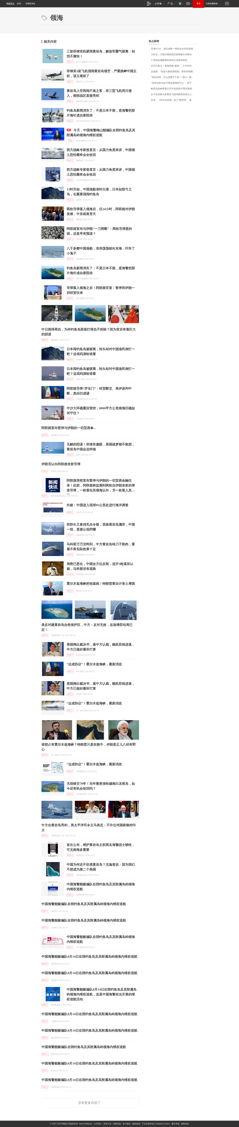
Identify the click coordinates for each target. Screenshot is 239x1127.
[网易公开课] (159, 3)
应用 (19, 3)
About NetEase (85, 1124)
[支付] (180, 3)
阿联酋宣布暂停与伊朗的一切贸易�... (68, 428)
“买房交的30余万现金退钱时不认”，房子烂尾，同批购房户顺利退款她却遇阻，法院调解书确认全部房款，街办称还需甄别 (174, 83)
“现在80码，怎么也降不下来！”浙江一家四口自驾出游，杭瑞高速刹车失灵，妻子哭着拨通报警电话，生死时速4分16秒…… (174, 77)
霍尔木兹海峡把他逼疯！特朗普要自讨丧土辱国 (101, 583)
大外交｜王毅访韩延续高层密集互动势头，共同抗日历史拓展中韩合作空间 (174, 54)
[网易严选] (170, 3)
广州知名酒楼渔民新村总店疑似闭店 (169, 60)
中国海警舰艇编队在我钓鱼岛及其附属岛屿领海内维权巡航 (83, 904)
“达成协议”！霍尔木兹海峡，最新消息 (94, 664)
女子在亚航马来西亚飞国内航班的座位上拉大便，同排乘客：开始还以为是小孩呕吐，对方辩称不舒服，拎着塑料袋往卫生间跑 (174, 94)
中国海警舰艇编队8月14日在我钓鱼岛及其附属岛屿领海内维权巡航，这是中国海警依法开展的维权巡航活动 (102, 994)
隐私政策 (136, 1124)
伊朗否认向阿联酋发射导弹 (60, 464)
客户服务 (127, 1124)
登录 (198, 3)
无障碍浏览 (30, 3)
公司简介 (98, 1124)
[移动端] (149, 3)
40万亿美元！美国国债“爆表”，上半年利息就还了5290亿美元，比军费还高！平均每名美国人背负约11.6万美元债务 (174, 66)
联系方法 (107, 1124)
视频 (70, 141)
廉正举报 (175, 1124)
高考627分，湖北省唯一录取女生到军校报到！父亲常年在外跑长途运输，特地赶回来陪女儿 (174, 49)
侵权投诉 (185, 1124)
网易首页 (10, 3)
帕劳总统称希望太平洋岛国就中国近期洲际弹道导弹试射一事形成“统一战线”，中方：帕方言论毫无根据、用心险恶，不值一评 (174, 88)
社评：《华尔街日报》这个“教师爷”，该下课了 (174, 100)
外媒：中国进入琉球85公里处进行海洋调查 (97, 505)
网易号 (70, 62)
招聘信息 (117, 1124)
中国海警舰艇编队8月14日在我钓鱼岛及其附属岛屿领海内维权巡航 (89, 956)
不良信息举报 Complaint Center (156, 1124)
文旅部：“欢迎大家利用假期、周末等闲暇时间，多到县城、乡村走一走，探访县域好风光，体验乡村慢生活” (174, 71)
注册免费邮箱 (212, 3)
